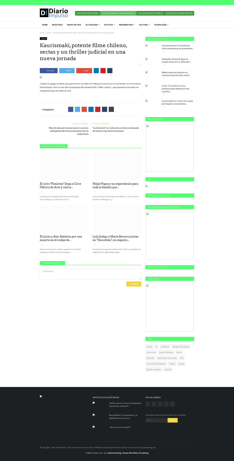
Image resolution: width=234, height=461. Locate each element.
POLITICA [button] (108, 24)
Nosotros (57, 24)
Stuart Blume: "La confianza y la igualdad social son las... (123, 416)
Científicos (165, 346)
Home (45, 24)
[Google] (84, 109)
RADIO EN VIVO (74, 24)
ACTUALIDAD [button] (91, 24)
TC (156, 346)
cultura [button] (143, 24)
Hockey (181, 363)
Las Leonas (151, 352)
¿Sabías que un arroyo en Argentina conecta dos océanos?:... (125, 404)
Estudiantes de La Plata (167, 358)
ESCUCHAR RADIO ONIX (87, 13)
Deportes (150, 358)
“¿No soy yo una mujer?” (120, 427)
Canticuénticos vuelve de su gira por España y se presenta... (177, 102)
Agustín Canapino (154, 369)
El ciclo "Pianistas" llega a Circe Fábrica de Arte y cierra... (60, 185)
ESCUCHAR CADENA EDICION (179, 13)
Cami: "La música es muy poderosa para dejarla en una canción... (175, 89)
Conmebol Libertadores (156, 363)
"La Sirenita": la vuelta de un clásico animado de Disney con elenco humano (116, 129)
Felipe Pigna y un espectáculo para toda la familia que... (115, 185)
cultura (48, 33)
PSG (181, 358)
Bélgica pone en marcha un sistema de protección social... (176, 73)
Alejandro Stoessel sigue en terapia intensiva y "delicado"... (176, 60)
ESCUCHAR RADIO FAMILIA (150, 13)
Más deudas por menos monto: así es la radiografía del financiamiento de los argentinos (68, 131)
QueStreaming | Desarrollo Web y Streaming (128, 453)
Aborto (179, 352)
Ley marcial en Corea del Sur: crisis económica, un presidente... (178, 47)
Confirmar (133, 284)
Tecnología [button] (160, 24)
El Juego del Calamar (181, 346)
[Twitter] (77, 109)
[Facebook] (70, 109)
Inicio (42, 33)
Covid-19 (167, 369)
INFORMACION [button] (126, 24)
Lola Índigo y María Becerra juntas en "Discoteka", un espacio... (116, 238)
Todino (149, 346)
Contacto (44, 2)
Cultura (172, 363)
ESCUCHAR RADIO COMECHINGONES (118, 13)
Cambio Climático (166, 352)
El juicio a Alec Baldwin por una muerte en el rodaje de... (61, 238)
